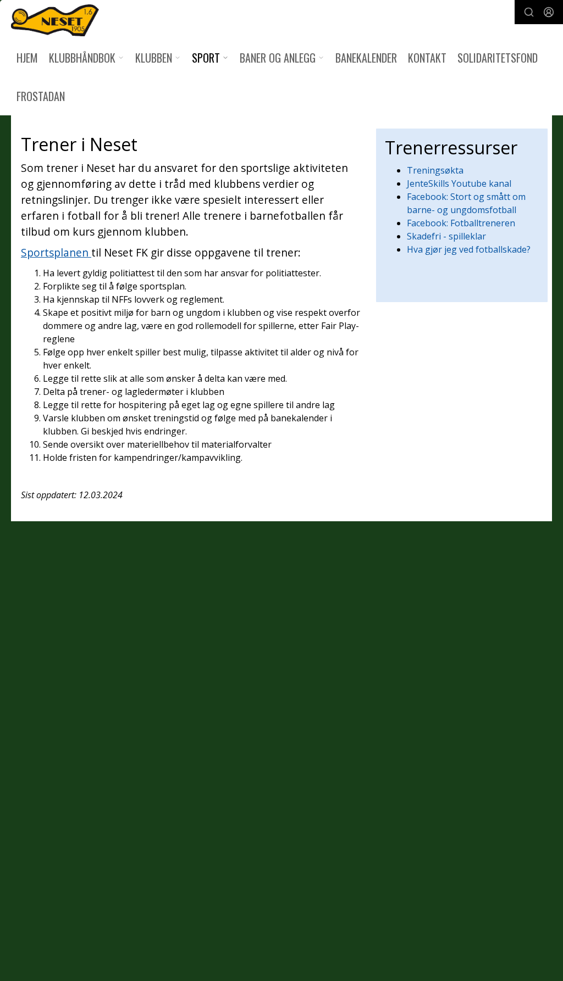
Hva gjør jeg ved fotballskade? (469, 249)
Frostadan (40, 96)
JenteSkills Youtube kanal (459, 183)
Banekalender (366, 57)
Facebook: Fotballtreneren (461, 223)
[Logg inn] (549, 12)
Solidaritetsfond (497, 57)
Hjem (27, 57)
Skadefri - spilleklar (446, 236)
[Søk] (529, 12)
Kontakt (427, 57)
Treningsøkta (435, 170)
